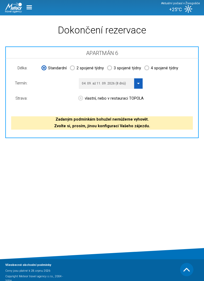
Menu (29, 7)
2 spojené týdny (90, 68)
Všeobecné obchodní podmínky (28, 265)
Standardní (57, 68)
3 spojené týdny (127, 68)
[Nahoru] (186, 275)
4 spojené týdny (164, 68)
